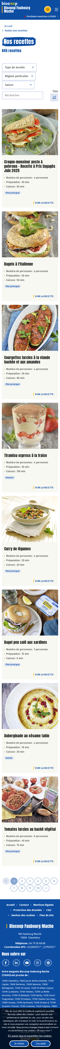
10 (38, 888)
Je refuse (19, 1043)
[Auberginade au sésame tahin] (30, 706)
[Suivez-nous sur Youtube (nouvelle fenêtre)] (27, 963)
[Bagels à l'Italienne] (30, 234)
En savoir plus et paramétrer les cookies (30, 1036)
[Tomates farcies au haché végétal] (30, 799)
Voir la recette (44, 202)
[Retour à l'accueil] (9, 4)
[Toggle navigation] (56, 10)
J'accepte (41, 1043)
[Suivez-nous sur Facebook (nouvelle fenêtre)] (6, 963)
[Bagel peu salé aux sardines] (30, 613)
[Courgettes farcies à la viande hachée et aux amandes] (30, 328)
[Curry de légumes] (30, 519)
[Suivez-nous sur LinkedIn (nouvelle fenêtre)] (16, 963)
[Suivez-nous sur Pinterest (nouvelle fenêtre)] (48, 963)
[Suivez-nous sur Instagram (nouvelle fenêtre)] (37, 963)
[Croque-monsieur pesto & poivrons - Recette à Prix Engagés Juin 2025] (30, 132)
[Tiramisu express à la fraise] (30, 426)
